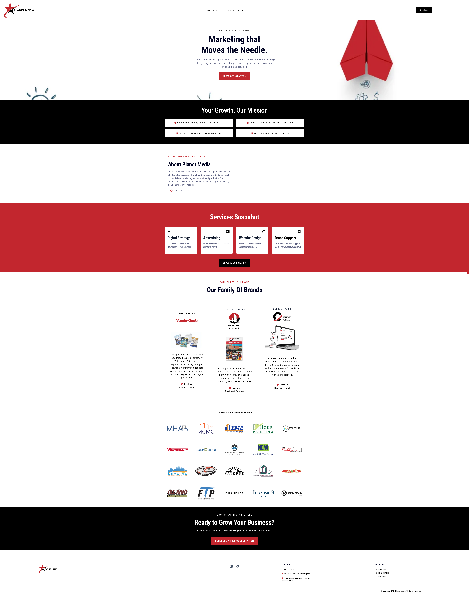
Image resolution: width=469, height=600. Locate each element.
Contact (242, 11)
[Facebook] (237, 566)
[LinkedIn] (231, 566)
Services (229, 11)
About (217, 11)
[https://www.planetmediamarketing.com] (52, 10)
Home (207, 11)
